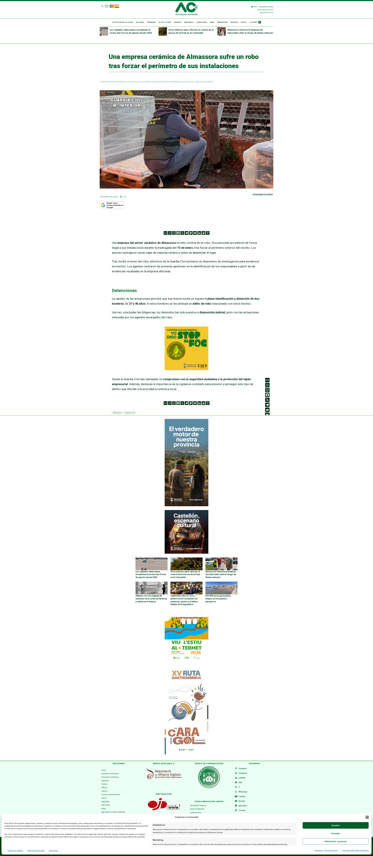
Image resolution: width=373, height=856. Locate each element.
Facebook (243, 769)
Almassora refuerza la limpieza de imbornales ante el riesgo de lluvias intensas (220, 574)
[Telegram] (186, 233)
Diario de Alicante (197, 809)
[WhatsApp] (236, 792)
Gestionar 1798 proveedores (326, 850)
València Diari (195, 813)
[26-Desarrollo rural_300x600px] (186, 505)
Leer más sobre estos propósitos (355, 850)
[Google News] (165, 233)
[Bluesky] (195, 233)
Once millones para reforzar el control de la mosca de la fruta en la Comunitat (185, 574)
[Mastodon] (191, 233)
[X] (182, 233)
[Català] (112, 6)
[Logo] (186, 9)
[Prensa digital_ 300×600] (186, 710)
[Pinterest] (208, 233)
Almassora (117, 412)
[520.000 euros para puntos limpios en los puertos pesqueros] (221, 588)
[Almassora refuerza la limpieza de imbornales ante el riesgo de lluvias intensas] (221, 31)
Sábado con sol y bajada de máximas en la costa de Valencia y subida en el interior (151, 599)
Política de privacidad (35, 851)
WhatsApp (243, 792)
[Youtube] (236, 796)
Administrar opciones (335, 841)
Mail (240, 782)
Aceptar (335, 825)
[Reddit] (203, 233)
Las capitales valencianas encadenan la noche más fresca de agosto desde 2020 (151, 574)
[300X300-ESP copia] (186, 369)
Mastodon (243, 806)
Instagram (243, 773)
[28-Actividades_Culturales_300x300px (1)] (186, 553)
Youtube (242, 796)
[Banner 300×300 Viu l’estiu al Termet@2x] (186, 639)
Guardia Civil (130, 412)
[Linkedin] (199, 233)
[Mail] (236, 782)
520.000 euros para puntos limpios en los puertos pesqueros (218, 599)
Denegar (335, 833)
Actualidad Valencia (198, 805)
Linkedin (242, 778)
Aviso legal (53, 851)
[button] (367, 817)
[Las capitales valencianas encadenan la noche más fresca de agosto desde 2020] (104, 31)
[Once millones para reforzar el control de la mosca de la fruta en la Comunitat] (163, 31)
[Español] (117, 6)
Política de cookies (15, 851)
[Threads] (236, 810)
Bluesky (242, 801)
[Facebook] (178, 233)
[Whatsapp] (169, 233)
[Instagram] (174, 233)
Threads (242, 810)
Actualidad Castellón (263, 194)
